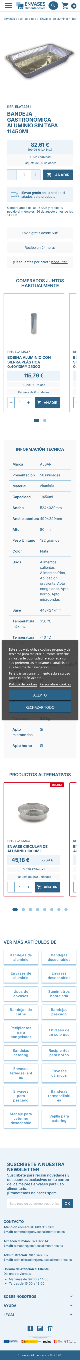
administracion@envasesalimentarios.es (43, 1259)
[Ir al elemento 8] (66, 909)
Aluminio (47, 486)
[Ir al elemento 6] (51, 909)
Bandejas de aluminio (21, 957)
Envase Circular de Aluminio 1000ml (27, 848)
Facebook (35, 1328)
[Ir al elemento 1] (36, 420)
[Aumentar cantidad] (35, 175)
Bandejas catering (21, 1052)
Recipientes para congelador (21, 1032)
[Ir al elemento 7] (59, 909)
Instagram (44, 1328)
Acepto (40, 695)
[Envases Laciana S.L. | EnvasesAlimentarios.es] (30, 5)
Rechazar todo (40, 707)
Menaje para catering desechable (21, 1118)
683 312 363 (44, 1227)
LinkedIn (53, 1328)
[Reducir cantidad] (11, 175)
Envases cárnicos (59, 1073)
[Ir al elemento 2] (44, 420)
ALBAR (45, 464)
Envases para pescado (21, 1095)
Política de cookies (23, 684)
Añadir (57, 175)
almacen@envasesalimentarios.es (38, 1245)
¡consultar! (59, 262)
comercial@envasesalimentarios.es (39, 1232)
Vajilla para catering (59, 1118)
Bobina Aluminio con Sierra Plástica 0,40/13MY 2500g (29, 362)
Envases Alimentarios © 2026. (40, 1355)
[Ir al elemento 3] (30, 909)
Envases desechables (59, 975)
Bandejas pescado (59, 1011)
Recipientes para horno (59, 1052)
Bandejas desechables (59, 957)
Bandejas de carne (21, 1011)
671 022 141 (40, 1241)
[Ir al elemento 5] (44, 909)
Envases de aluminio (21, 975)
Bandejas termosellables (59, 1095)
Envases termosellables (21, 1073)
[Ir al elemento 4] (37, 909)
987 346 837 (38, 1255)
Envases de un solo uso (59, 1032)
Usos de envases (20, 993)
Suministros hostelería (59, 993)
